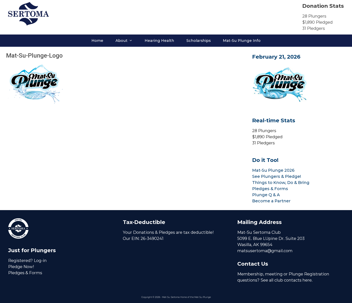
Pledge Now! (21, 266)
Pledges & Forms (270, 188)
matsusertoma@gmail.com (265, 250)
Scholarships (198, 40)
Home (97, 40)
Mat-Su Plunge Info (242, 40)
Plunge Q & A (266, 194)
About (122, 40)
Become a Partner (271, 200)
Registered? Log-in (27, 260)
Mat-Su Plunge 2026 (273, 170)
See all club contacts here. (286, 280)
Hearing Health (159, 40)
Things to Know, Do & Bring (280, 182)
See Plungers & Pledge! (276, 176)
